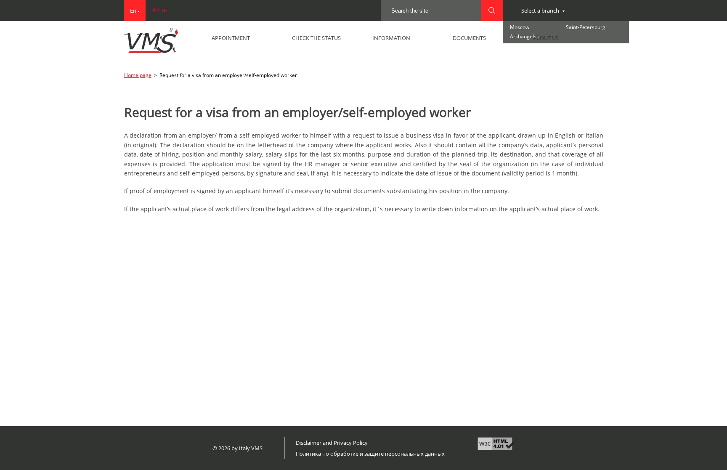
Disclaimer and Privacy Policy (332, 443)
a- (164, 9)
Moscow (519, 27)
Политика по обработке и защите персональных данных (370, 454)
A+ (156, 9)
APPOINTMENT (231, 38)
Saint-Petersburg (585, 27)
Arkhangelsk (524, 36)
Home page (137, 75)
